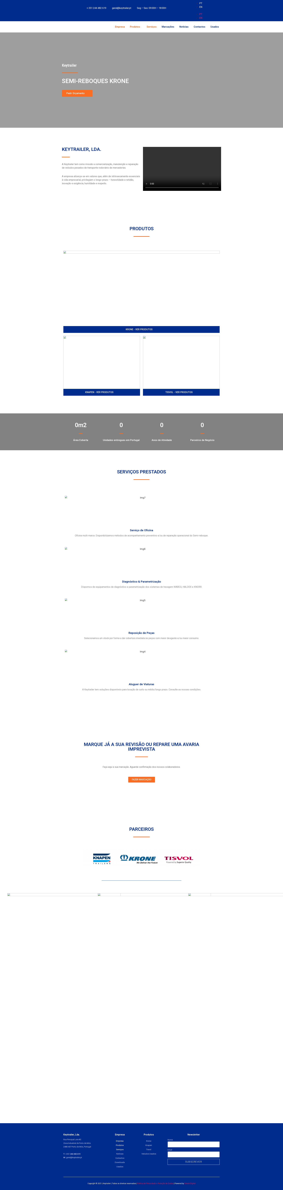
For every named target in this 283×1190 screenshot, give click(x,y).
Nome (170, 1140)
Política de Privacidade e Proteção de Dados (155, 1183)
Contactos (199, 26)
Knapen (148, 1145)
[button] (208, 10)
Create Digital (189, 1183)
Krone (148, 1141)
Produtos (135, 26)
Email (170, 1150)
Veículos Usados (149, 1154)
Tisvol (148, 1149)
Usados (214, 26)
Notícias (184, 26)
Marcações (168, 26)
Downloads (120, 1162)
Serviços (152, 26)
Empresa (120, 26)
